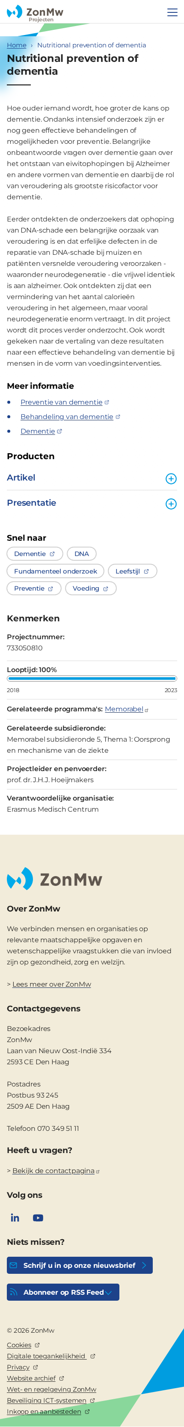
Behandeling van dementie (67, 417)
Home (16, 45)
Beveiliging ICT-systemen (46, 1400)
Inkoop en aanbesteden (44, 1411)
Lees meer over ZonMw (51, 984)
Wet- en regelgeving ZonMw (51, 1389)
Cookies (19, 1345)
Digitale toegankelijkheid (47, 1356)
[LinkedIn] (15, 1218)
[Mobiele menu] (172, 12)
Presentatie (31, 503)
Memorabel (124, 709)
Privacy (18, 1367)
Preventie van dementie (61, 402)
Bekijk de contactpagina (53, 1171)
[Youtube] (38, 1218)
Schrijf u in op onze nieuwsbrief (79, 1265)
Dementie (38, 431)
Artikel (21, 477)
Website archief (31, 1378)
